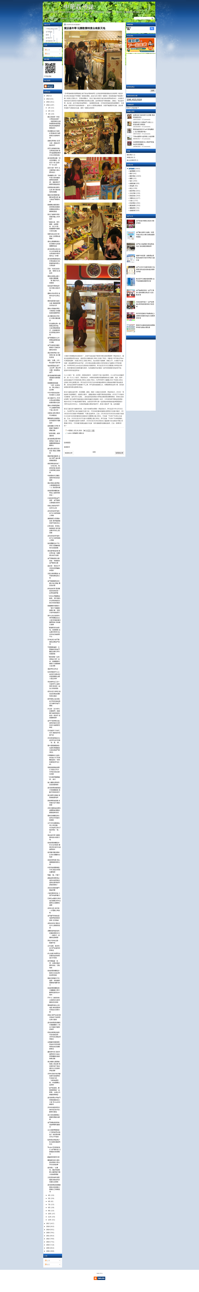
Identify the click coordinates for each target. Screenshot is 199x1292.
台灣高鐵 (49, 31)
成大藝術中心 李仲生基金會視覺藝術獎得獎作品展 (54, 400)
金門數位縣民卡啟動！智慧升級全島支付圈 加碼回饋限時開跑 (145, 234)
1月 (49, 108)
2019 (48, 1229)
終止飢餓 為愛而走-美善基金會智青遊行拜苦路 (54, 956)
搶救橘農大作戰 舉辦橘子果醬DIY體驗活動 (54, 428)
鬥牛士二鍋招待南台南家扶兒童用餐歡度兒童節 (54, 1000)
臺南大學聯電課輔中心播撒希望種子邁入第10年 (54, 408)
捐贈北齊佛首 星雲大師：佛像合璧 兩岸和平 (54, 143)
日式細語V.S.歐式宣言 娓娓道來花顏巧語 (54, 733)
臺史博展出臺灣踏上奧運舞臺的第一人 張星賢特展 (54, 485)
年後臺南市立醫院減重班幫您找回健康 (54, 478)
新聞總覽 (131, 168)
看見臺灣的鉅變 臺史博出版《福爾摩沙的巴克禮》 (54, 553)
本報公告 (63, 18)
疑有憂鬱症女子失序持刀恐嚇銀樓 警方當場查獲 (54, 545)
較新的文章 (68, 453)
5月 (49, 1198)
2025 (48, 1248)
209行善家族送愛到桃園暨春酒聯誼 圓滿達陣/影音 (54, 810)
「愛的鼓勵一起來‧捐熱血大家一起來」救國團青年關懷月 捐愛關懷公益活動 (54, 661)
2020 (48, 1232)
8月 (49, 1207)
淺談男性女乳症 (53, 669)
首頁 (46, 18)
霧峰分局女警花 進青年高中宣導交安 (54, 296)
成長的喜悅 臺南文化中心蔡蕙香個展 (54, 925)
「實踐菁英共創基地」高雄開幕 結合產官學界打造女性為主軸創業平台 (54, 632)
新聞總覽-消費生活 (78, 433)
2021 (48, 1236)
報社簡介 (54, 18)
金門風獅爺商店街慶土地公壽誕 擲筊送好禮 (54, 583)
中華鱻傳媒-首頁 (52, 28)
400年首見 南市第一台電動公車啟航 (54, 910)
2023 (48, 1242)
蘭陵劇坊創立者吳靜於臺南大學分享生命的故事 (54, 1162)
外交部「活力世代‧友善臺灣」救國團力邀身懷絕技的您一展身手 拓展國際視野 (54, 713)
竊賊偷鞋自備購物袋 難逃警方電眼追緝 (54, 420)
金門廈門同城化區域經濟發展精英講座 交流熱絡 (54, 918)
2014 (48, 99)
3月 (49, 114)
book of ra (99, 1273)
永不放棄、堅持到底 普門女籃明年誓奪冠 (54, 948)
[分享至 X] (91, 431)
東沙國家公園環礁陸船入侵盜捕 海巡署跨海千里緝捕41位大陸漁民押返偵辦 (54, 1066)
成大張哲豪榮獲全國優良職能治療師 (54, 1117)
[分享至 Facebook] (93, 431)
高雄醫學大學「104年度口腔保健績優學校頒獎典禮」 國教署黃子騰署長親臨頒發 (54, 180)
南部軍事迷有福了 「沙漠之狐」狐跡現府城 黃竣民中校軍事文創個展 (54, 468)
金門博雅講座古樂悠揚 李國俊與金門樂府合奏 (54, 560)
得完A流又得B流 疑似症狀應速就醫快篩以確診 (54, 694)
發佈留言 (67, 447)
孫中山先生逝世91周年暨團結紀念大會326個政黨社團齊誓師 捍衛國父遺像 (54, 620)
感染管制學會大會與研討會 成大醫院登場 (54, 355)
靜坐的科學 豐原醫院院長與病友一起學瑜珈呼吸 (54, 591)
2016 (48, 105)
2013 (48, 96)
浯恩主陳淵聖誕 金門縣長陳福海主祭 (54, 576)
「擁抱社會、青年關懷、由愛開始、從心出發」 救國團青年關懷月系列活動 (54, 226)
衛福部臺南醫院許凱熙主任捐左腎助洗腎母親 (54, 973)
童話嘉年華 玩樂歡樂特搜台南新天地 (54, 837)
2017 (48, 1223)
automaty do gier (47, 0)
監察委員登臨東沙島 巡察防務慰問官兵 (54, 1142)
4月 (49, 1195)
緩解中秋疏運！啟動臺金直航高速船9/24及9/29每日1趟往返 (145, 258)
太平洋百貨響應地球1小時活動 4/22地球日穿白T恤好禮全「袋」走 (54, 827)
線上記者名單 (75, 18)
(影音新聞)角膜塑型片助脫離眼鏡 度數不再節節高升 (54, 790)
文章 (48, 50)
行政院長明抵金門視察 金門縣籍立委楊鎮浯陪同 (54, 500)
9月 (49, 1211)
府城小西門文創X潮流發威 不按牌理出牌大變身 (54, 1017)
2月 (49, 111)
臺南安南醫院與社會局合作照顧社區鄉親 (54, 818)
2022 (48, 1239)
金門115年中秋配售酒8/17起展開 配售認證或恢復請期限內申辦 (145, 269)
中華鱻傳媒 (78, 6)
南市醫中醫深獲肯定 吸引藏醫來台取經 (54, 855)
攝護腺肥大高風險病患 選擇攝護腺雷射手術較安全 (54, 521)
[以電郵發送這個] (87, 431)
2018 (48, 1226)
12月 (50, 1220)
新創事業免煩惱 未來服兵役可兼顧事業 (54, 803)
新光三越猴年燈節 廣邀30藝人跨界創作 (54, 217)
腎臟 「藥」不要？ (54, 875)
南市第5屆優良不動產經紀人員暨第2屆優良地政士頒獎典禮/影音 (145, 316)
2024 (48, 1245)
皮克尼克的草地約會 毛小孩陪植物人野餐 (54, 513)
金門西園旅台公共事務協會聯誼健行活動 (54, 340)
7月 (49, 1204)
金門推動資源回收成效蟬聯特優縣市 (54, 1125)
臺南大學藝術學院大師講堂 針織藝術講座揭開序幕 (54, 311)
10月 (50, 1214)
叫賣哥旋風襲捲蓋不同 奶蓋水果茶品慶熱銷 (54, 870)
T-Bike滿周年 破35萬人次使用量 (143, 136)
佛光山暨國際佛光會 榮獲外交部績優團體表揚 (54, 244)
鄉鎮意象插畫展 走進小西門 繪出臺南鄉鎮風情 (54, 458)
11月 (50, 1217)
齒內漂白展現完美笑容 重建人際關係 (54, 451)
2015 (48, 102)
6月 (49, 1201)
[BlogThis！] (89, 431)
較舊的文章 (119, 453)
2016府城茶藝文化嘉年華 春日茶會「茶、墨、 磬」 (54, 740)
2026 (48, 1251)
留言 (48, 54)
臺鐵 (47, 34)
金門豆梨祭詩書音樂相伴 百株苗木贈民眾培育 (54, 347)
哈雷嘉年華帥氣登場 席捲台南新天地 (54, 288)
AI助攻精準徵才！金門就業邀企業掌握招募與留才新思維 (145, 304)
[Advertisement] (144, 68)
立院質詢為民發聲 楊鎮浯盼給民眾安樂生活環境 (54, 1180)
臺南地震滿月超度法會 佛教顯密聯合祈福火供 (54, 303)
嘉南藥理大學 (50, 40)
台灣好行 (49, 37)
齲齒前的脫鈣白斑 (54, 1157)
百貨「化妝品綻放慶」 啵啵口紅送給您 (54, 271)
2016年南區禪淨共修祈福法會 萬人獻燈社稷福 (54, 1110)
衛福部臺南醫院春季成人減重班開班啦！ (54, 493)
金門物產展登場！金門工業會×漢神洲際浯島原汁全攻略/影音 (145, 293)
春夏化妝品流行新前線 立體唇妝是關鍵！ (54, 236)
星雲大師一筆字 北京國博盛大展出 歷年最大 (54, 170)
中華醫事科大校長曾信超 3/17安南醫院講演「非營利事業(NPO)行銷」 (54, 760)
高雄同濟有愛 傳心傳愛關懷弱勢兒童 (54, 862)
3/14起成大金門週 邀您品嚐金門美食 (54, 642)
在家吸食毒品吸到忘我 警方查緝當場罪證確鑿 (54, 189)
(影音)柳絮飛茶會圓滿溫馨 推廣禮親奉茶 (54, 378)
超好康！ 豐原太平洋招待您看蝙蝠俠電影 (54, 568)
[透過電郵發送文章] (84, 430)
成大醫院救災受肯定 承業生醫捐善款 (54, 318)
